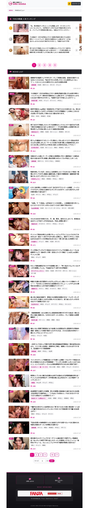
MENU (11, 10)
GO (52, 461)
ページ (37, 460)
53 (52, 455)
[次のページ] (57, 455)
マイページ (76, 4)
